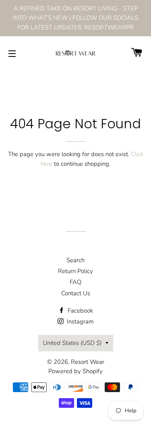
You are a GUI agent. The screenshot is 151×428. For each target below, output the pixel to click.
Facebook (79, 311)
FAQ (75, 282)
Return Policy (75, 271)
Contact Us (75, 293)
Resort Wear (87, 362)
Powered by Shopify (75, 371)
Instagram (79, 321)
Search (75, 260)
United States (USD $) (72, 343)
